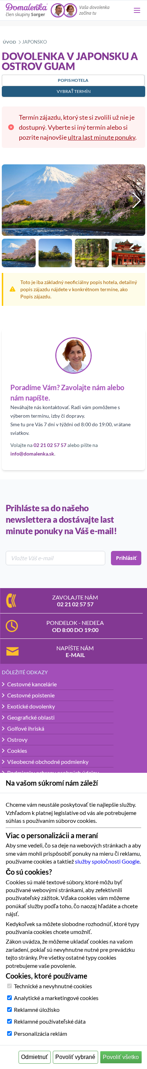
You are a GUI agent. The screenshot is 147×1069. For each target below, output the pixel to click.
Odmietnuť (34, 1057)
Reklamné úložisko (37, 1009)
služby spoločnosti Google (107, 861)
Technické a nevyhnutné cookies (53, 986)
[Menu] (137, 10)
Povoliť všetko (121, 1057)
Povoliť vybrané (75, 1057)
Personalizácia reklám (40, 1033)
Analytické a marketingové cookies (56, 997)
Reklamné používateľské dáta (50, 1021)
